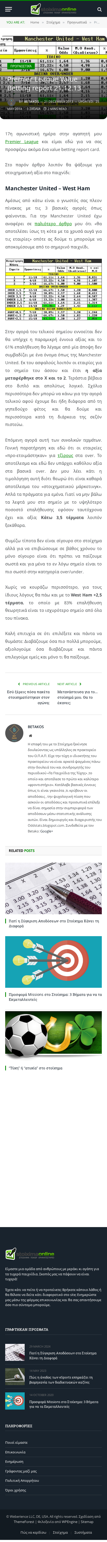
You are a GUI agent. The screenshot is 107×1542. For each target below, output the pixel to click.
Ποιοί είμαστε (16, 1442)
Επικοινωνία (15, 1452)
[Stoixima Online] (53, 9)
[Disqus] (53, 1147)
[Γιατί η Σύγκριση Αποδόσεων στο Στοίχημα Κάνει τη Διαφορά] (53, 888)
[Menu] (8, 9)
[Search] (99, 9)
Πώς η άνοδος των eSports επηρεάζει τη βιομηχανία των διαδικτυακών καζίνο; (61, 1380)
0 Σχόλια (34, 109)
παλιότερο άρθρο (53, 224)
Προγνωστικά (21, 66)
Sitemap (87, 1521)
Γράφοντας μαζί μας (21, 1471)
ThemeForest (24, 1521)
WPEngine (69, 1521)
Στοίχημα (60, 1532)
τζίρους (65, 455)
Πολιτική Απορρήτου (22, 1480)
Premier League (21, 141)
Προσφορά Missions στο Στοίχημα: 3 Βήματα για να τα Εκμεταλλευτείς (63, 1404)
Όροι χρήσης (15, 1490)
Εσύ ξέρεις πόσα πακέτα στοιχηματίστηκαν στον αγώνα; (28, 697)
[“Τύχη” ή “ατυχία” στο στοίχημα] (53, 1035)
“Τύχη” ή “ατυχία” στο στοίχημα (35, 1067)
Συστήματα (83, 1532)
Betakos (31, 101)
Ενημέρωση (14, 1461)
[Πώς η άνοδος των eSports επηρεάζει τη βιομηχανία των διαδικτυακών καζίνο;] (15, 1376)
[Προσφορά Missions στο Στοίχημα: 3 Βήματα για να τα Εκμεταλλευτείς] (53, 962)
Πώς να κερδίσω (33, 1532)
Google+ (46, 831)
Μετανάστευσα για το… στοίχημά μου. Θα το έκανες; (77, 697)
